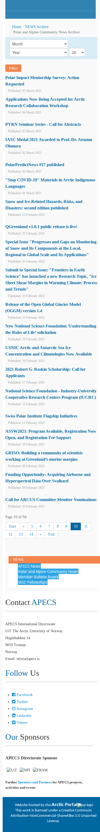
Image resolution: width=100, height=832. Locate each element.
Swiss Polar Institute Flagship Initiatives (41, 416)
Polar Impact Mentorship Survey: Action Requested (42, 80)
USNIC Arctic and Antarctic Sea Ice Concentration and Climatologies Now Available (48, 350)
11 (86, 526)
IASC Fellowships (32, 582)
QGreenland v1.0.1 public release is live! (41, 226)
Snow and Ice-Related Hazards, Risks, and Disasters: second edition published (43, 204)
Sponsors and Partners (35, 782)
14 (31, 534)
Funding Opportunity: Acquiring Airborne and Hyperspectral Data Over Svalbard (48, 477)
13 (21, 534)
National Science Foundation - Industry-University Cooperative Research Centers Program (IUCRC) (51, 394)
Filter (13, 68)
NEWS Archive (37, 27)
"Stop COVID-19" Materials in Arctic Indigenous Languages (50, 183)
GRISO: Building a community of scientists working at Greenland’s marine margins (44, 456)
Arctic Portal (64, 804)
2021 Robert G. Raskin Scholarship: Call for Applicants (45, 372)
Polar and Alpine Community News (48, 571)
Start (12, 526)
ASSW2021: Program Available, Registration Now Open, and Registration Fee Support (50, 434)
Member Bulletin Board (38, 576)
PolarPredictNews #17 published (34, 164)
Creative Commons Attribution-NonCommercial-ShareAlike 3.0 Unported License (54, 815)
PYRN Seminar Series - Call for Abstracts (43, 124)
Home (16, 27)
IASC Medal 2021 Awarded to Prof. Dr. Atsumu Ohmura (48, 142)
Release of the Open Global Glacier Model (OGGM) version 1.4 (43, 307)
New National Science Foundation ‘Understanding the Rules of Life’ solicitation (50, 329)
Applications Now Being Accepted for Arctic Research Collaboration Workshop (45, 102)
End (51, 534)
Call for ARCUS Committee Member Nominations (51, 499)
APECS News (29, 566)
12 (10, 534)
